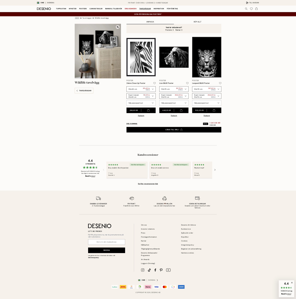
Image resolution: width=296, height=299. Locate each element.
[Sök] (246, 9)
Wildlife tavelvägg (102, 18)
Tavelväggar (145, 9)
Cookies (184, 241)
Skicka (106, 250)
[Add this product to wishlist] (154, 83)
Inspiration (159, 9)
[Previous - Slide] (103, 170)
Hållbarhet (145, 245)
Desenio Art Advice (188, 225)
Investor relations (148, 229)
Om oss (144, 225)
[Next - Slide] (215, 170)
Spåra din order (187, 233)
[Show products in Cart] (256, 9)
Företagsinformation (149, 237)
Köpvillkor (185, 237)
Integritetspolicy (187, 245)
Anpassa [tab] (150, 22)
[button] (286, 288)
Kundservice (186, 229)
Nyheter (72, 9)
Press (143, 233)
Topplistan (61, 9)
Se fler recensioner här (148, 184)
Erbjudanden (131, 9)
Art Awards (145, 259)
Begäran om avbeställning (191, 249)
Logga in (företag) (148, 263)
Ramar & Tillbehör (113, 9)
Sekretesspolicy (93, 257)
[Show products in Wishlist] (251, 9)
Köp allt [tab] (197, 22)
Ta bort (141, 116)
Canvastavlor (95, 9)
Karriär (143, 241)
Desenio (154, 292)
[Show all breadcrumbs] (77, 18)
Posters (83, 9)
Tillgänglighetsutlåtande (150, 249)
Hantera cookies (187, 253)
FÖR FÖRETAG (172, 9)
